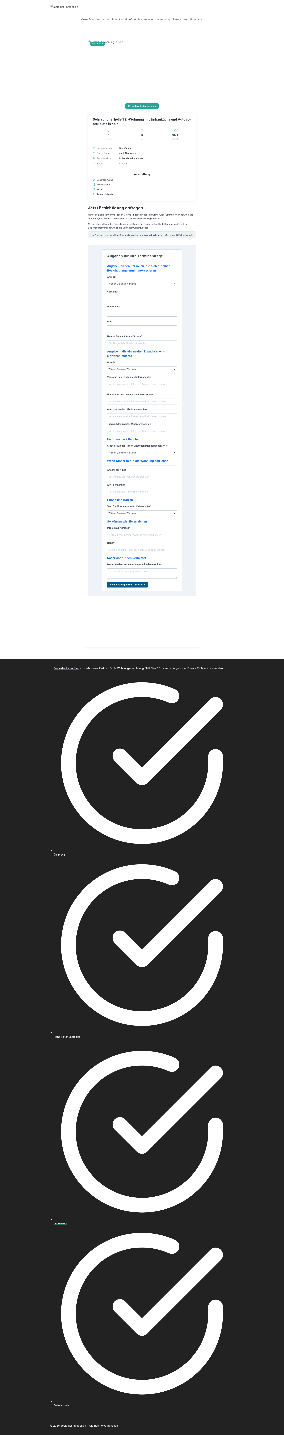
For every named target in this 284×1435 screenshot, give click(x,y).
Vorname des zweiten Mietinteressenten (129, 377)
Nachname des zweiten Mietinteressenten (130, 394)
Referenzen (180, 19)
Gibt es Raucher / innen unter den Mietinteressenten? (137, 446)
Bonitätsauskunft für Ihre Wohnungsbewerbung (141, 19)
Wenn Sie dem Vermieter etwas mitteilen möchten (134, 564)
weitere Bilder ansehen (143, 106)
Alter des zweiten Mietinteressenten (127, 409)
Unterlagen (196, 19)
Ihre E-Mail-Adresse (118, 528)
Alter (109, 321)
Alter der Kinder (116, 485)
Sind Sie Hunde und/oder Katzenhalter (128, 506)
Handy (110, 543)
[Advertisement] (142, 626)
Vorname (112, 291)
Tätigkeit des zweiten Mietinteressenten (129, 424)
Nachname (113, 306)
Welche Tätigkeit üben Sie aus (124, 336)
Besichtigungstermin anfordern (127, 584)
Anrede (111, 277)
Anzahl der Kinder (117, 470)
